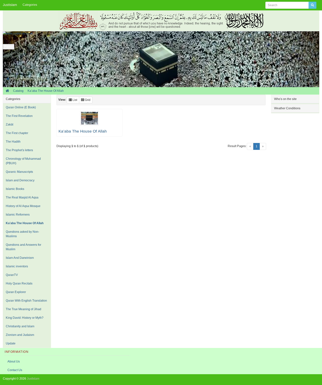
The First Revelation (19, 115)
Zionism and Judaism (20, 334)
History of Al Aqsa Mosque (23, 206)
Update (10, 343)
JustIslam (10, 5)
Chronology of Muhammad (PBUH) (23, 161)
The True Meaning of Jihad (23, 309)
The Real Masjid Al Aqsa (22, 197)
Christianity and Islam (20, 326)
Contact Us (14, 370)
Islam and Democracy (20, 180)
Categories (30, 4)
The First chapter (17, 133)
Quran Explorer (16, 292)
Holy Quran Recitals (19, 283)
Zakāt (9, 124)
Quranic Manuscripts (19, 171)
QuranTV (12, 274)
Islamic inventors (17, 266)
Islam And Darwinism (20, 257)
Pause (8, 46)
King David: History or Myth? (24, 317)
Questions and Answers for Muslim (23, 247)
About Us (13, 361)
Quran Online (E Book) (21, 107)
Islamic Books (15, 188)
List (74, 99)
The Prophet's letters (19, 150)
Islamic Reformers (18, 214)
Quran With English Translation (26, 300)
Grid (87, 99)
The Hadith (13, 141)
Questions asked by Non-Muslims (22, 234)
